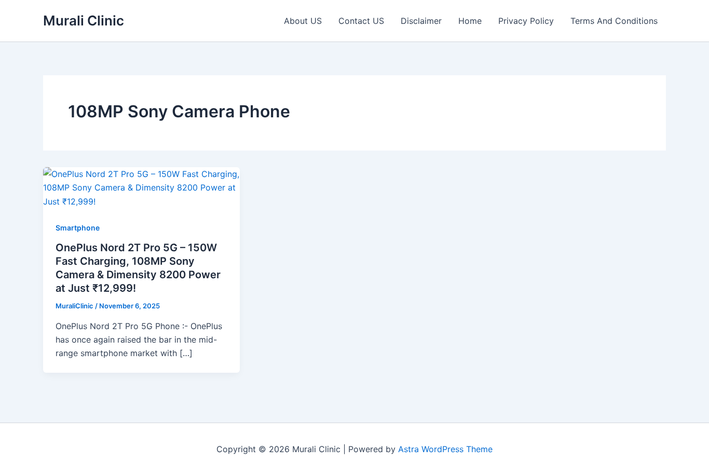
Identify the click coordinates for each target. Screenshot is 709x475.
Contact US (361, 21)
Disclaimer (421, 21)
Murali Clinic (83, 20)
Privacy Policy (526, 21)
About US (303, 21)
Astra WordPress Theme (445, 449)
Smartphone (78, 227)
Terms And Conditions (614, 21)
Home (470, 21)
